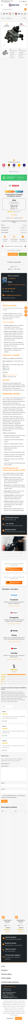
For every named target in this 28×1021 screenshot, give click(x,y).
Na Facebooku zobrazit (14, 606)
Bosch (7, 923)
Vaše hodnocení (5, 763)
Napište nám (21, 177)
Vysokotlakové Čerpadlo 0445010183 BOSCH (20, 922)
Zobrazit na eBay (14, 202)
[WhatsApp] (25, 315)
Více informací (10, 1018)
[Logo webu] (14, 5)
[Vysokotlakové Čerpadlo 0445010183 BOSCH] (20, 864)
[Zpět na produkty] (24, 18)
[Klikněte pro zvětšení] (3, 45)
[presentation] (2, 547)
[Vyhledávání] (25, 9)
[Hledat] (25, 311)
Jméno (3, 783)
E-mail (3, 789)
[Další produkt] (26, 18)
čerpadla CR (9, 18)
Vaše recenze (5, 766)
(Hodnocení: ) (17, 211)
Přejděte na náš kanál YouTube (14, 659)
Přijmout (18, 1018)
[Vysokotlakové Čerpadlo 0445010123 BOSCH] (7, 864)
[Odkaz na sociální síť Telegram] (19, 269)
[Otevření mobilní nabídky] (1, 5)
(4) (10, 929)
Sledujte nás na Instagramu (14, 623)
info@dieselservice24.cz (13, 295)
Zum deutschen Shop (15, 582)
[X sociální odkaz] (14, 269)
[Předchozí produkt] (22, 18)
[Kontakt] (25, 307)
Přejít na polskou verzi (15, 569)
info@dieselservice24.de (8, 0)
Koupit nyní (22, 254)
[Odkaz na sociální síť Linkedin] (17, 269)
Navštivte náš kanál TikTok (14, 641)
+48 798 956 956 (6, 1)
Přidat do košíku (13, 254)
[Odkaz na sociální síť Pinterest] (16, 269)
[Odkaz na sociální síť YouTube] (24, 1)
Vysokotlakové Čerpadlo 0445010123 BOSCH (7, 922)
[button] (2, 553)
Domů (2, 18)
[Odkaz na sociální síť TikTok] (26, 1)
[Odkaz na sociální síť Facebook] (20, 1)
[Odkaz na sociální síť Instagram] (22, 1)
